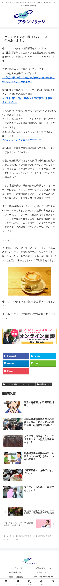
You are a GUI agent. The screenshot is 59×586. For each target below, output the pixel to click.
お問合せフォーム (43, 568)
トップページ (16, 568)
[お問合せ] (29, 343)
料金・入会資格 (16, 576)
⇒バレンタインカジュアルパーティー (21, 140)
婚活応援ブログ (45, 384)
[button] (53, 434)
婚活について (43, 572)
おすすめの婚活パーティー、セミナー (20, 384)
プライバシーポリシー (43, 576)
